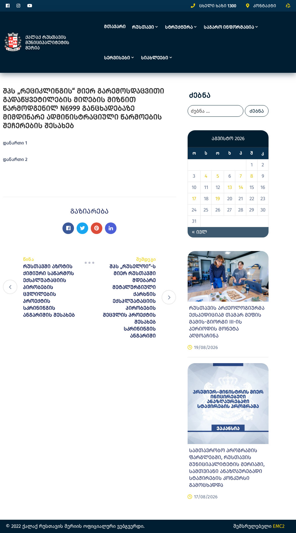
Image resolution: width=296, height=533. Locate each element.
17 (194, 199)
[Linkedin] (110, 228)
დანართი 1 (15, 143)
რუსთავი (143, 27)
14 (240, 187)
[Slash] (89, 263)
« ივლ (199, 232)
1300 (231, 5)
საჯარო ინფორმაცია (229, 27)
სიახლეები (154, 57)
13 (229, 187)
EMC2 (278, 526)
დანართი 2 (16, 159)
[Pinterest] (96, 228)
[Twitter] (82, 228)
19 (217, 199)
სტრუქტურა (179, 27)
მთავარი (115, 26)
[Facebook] (68, 228)
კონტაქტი (264, 5)
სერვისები (117, 57)
